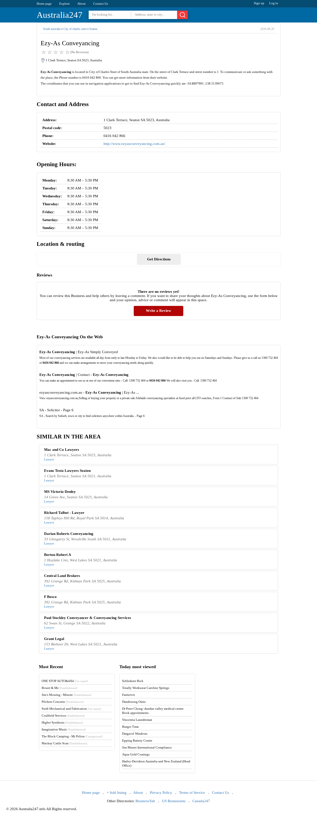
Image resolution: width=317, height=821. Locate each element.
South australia (51, 29)
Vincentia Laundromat (137, 720)
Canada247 (201, 801)
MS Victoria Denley (60, 492)
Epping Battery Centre (137, 740)
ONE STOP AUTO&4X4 (65, 681)
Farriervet (128, 695)
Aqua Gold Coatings (136, 754)
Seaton (93, 29)
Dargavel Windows (134, 733)
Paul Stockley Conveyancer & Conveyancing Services (87, 618)
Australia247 (59, 15)
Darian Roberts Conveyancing (68, 534)
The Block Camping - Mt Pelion (72, 736)
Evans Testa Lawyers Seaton (67, 471)
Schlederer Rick (132, 681)
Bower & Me (59, 688)
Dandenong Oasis (134, 702)
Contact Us (100, 3)
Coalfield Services (63, 715)
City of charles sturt (74, 29)
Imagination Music (64, 729)
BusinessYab (145, 801)
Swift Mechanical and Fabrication (71, 708)
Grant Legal (54, 639)
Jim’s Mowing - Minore (66, 695)
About (81, 3)
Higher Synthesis (62, 722)
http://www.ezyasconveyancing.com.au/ (134, 144)
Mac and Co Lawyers (61, 450)
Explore (64, 3)
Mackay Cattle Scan (64, 743)
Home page (44, 3)
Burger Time (130, 727)
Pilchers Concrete (63, 702)
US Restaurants (173, 801)
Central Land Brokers (62, 576)
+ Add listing (117, 793)
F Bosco (50, 597)
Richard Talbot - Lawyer (64, 513)
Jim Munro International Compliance (147, 747)
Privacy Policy (161, 793)
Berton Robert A (57, 555)
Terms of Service (192, 793)
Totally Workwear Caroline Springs (145, 688)
